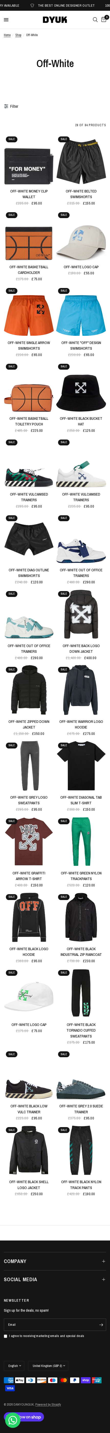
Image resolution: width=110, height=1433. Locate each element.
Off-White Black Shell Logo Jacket (29, 1184)
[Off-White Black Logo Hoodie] (29, 917)
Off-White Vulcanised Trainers (29, 497)
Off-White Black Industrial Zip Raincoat (81, 951)
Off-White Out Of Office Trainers (81, 573)
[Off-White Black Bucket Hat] (81, 387)
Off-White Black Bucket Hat (81, 421)
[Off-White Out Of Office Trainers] (81, 538)
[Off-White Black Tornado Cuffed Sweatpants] (81, 993)
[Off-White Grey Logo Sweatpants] (29, 766)
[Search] (95, 20)
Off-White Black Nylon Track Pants (81, 1184)
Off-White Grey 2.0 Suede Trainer (81, 1109)
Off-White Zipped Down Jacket (28, 724)
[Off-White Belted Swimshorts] (81, 159)
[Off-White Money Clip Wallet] (29, 159)
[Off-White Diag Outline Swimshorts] (29, 538)
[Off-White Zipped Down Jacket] (29, 690)
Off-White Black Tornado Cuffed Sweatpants (81, 1030)
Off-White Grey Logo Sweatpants (29, 800)
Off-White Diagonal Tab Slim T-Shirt (81, 800)
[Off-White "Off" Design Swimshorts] (81, 311)
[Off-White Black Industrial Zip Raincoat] (81, 917)
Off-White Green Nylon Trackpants (81, 876)
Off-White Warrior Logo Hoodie (81, 724)
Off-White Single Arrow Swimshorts (29, 345)
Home (7, 35)
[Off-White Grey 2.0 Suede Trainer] (81, 1074)
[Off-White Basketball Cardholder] (29, 235)
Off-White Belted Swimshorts (81, 194)
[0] (103, 20)
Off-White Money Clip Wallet (29, 194)
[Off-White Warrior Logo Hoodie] (81, 690)
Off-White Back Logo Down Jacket (81, 648)
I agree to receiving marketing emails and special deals (46, 1336)
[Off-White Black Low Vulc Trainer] (29, 1074)
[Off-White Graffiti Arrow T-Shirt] (29, 841)
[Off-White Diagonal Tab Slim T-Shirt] (81, 766)
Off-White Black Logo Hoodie (28, 951)
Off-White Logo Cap (81, 267)
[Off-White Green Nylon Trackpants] (81, 841)
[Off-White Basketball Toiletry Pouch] (29, 387)
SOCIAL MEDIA (20, 1279)
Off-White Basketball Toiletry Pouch (28, 421)
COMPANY (15, 1261)
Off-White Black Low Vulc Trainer (29, 1109)
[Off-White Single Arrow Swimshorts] (29, 311)
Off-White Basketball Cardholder (28, 269)
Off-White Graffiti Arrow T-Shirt (29, 876)
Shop (18, 35)
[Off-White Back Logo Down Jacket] (81, 614)
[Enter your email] (101, 1325)
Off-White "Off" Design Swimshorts (81, 345)
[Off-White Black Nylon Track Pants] (81, 1150)
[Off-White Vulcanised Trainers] (29, 462)
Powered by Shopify (48, 1404)
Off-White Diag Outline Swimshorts (29, 573)
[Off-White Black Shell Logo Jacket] (29, 1150)
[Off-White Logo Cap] (81, 235)
